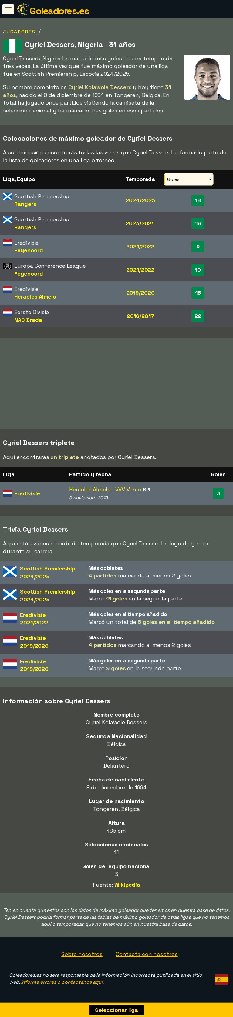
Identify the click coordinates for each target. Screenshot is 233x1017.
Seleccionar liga (116, 1009)
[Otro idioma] (221, 977)
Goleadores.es (59, 11)
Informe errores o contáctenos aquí (62, 982)
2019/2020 (140, 292)
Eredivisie (27, 493)
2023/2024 (140, 223)
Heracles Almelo (35, 296)
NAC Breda (28, 319)
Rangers (25, 203)
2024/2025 (140, 200)
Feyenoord (28, 250)
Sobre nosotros (82, 954)
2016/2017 (140, 316)
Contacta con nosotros (147, 954)
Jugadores (19, 31)
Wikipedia (127, 884)
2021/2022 (140, 246)
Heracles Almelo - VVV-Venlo (105, 489)
